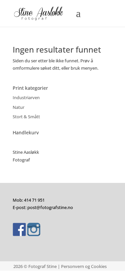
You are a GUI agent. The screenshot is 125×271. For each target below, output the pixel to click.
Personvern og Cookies (84, 266)
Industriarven (26, 97)
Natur (18, 107)
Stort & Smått (26, 117)
